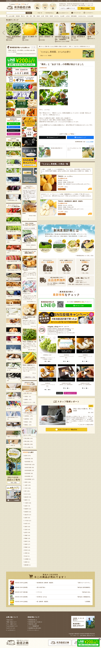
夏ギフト (23, 16)
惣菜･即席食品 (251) (13, 270)
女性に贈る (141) (28, 438)
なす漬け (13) (11, 182)
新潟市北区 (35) (29, 458)
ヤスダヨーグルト (82, 16)
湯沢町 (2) (26, 562)
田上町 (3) (26, 556)
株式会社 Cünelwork (80, 633)
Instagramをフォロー (14, 134)
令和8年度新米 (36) (12, 200)
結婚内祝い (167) (28, 419)
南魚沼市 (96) (27, 497)
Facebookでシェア (81, 137)
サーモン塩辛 (90, 16)
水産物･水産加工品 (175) (12, 251)
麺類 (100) (10, 279)
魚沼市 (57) (27, 523)
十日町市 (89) (27, 503)
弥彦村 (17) (27, 544)
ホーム (53, 0)
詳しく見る (48, 273)
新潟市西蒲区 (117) (29, 479)
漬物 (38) (10, 296)
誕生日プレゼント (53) (29, 402)
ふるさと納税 (11, 16)
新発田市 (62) (27, 511)
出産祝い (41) (27, 396)
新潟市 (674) (27, 455)
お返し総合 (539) (28, 412)
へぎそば (68, 16)
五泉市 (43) (27, 529)
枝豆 (27, 16)
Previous (3, 33)
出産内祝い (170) (28, 416)
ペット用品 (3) (11, 445)
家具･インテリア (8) (12, 436)
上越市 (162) (27, 485)
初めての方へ (60, 0)
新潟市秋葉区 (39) (29, 470)
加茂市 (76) (27, 505)
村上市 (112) (27, 494)
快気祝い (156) (28, 421)
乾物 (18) (10, 305)
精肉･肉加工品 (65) (12, 261)
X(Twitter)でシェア (53, 137)
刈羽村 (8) (26, 553)
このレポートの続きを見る (86, 424)
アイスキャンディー (27, 293)
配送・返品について (70, 0)
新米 (31, 16)
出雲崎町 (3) (27, 559)
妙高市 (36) (27, 532)
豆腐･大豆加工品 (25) (11, 314)
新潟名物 (18, 16)
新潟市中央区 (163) (29, 464)
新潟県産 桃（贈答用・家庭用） (29, 242)
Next (97, 33)
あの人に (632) (27, 435)
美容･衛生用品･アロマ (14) (13, 418)
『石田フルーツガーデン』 (31, 245)
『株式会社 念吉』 (86, 592)
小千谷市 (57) (27, 520)
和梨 (34, 16)
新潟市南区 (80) (29, 473)
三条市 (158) (27, 488)
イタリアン (56, 16)
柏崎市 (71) (27, 500)
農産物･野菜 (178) (12, 222)
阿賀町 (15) (27, 547)
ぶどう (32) (10, 165)
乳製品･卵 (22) (11, 333)
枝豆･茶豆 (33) (11, 147)
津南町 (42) (27, 535)
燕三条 (46, 16)
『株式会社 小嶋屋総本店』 (84, 596)
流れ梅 (38, 16)
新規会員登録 (9, 0)
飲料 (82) (10, 342)
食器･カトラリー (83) (11, 379)
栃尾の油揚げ (74, 16)
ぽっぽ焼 (62, 16)
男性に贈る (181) (28, 441)
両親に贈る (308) (28, 444)
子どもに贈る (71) (28, 447)
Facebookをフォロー (14, 127)
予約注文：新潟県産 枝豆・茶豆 (29, 341)
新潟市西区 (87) (29, 476)
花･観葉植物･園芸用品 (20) (12, 369)
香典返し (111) (27, 424)
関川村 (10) (27, 550)
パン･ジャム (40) (12, 324)
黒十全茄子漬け (41, 587)
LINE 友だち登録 (79, 305)
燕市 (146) (27, 491)
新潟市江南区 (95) (29, 467)
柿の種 (51, 16)
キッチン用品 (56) (12, 389)
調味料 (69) (10, 287)
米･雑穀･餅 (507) (12, 231)
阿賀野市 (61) (27, 508)
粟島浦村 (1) (27, 565)
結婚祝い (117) (27, 399)
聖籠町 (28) (27, 538)
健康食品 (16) (11, 359)
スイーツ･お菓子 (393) (11, 241)
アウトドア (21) (11, 427)
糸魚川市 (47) (27, 514)
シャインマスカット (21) (14, 174)
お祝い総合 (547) (28, 393)
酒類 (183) (10, 350)
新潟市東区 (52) (29, 461)
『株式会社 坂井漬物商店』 (84, 587)
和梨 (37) (10, 156)
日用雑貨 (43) (11, 398)
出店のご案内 (90, 0)
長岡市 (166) (27, 482)
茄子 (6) (10, 191)
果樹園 (49, 55)
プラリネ (39, 592)
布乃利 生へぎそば (42, 596)
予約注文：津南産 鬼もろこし (29, 365)
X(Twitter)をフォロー (14, 130)
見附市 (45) (27, 526)
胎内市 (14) (27, 541)
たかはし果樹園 (89, 141)
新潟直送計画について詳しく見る (85, 255)
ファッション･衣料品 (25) (12, 407)
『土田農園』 (87, 601)
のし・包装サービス (81, 0)
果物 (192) (10, 214)
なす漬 (42, 16)
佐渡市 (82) (27, 517)
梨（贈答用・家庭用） (43, 601)
